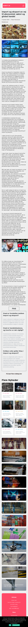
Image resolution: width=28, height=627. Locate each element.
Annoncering (14, 615)
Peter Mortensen (15, 19)
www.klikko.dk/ (15, 608)
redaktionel (5, 22)
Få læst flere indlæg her (14, 374)
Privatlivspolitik (16, 625)
